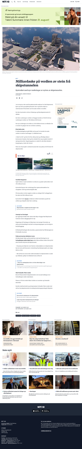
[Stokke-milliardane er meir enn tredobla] (14, 359)
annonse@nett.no (9, 441)
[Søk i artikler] (14, 1)
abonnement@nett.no (12, 443)
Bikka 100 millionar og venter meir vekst (67, 391)
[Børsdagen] (41, 382)
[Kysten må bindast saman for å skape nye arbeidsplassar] (14, 382)
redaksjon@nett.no (11, 440)
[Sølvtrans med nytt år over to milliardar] (67, 359)
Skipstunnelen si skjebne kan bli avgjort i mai (27, 207)
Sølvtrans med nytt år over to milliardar (67, 368)
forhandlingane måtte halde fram (24, 240)
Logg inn (72, 1)
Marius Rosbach (27, 93)
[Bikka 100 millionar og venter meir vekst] (67, 382)
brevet (27, 198)
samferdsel (33, 315)
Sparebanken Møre (8, 344)
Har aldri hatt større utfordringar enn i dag (41, 368)
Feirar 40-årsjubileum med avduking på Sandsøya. (66, 371)
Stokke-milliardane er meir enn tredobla (14, 368)
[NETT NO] (6, 1)
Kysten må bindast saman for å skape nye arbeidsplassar (14, 392)
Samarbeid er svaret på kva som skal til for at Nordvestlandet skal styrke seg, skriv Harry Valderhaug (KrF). (12, 397)
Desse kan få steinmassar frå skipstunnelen (27, 295)
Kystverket (18, 315)
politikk (38, 315)
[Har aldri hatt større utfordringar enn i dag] (41, 359)
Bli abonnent (32, 1)
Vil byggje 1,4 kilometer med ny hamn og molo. (26, 301)
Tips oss (19, 1)
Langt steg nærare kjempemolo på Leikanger (28, 299)
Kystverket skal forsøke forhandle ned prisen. (26, 209)
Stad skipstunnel (25, 315)
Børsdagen (33, 391)
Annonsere (39, 1)
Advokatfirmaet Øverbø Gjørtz (37, 344)
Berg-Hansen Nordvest (61, 344)
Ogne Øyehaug (19, 93)
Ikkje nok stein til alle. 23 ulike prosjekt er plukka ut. (27, 297)
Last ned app (25, 1)
